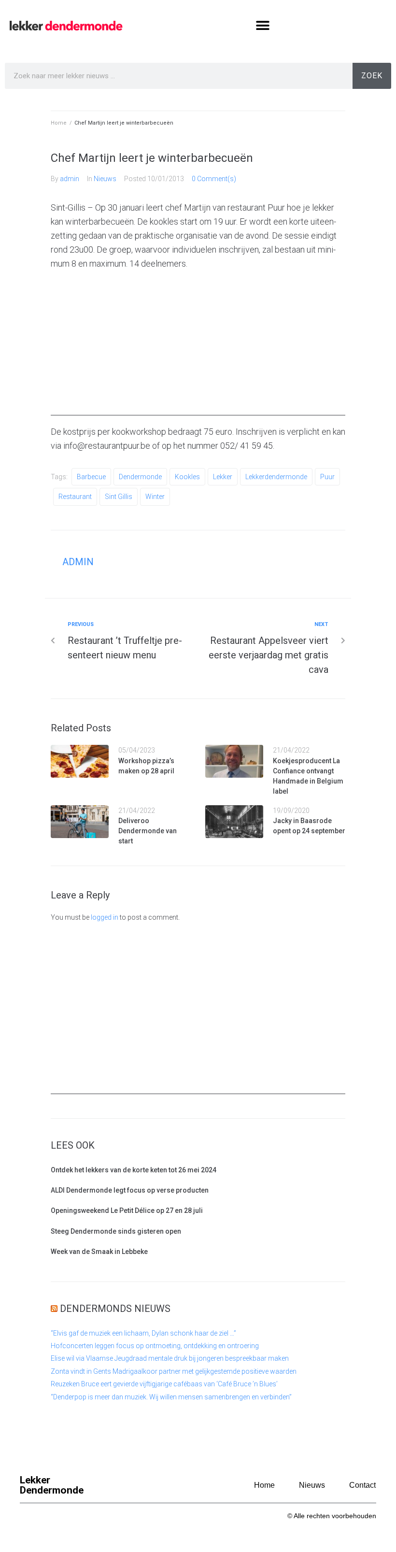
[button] (262, 25)
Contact (362, 1485)
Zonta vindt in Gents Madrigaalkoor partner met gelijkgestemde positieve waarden (174, 1371)
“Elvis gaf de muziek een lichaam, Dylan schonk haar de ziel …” (143, 1333)
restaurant (75, 496)
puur (327, 477)
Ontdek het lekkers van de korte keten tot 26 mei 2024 (133, 1170)
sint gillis (118, 496)
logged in (104, 917)
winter (155, 496)
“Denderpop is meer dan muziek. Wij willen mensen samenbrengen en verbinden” (171, 1397)
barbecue (91, 477)
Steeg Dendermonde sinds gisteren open (116, 1231)
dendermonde (140, 477)
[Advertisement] (198, 347)
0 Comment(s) (214, 179)
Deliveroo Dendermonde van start (147, 831)
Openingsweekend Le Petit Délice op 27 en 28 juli (127, 1210)
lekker (222, 477)
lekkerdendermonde (276, 477)
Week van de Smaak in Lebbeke (99, 1251)
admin (69, 179)
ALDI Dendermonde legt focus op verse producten (130, 1190)
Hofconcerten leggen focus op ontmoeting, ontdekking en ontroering (155, 1346)
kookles (187, 477)
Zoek (371, 75)
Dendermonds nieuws (115, 1308)
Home (59, 123)
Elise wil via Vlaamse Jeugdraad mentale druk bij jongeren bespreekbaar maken (170, 1358)
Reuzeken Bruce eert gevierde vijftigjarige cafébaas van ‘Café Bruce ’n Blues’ (164, 1384)
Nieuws (105, 179)
